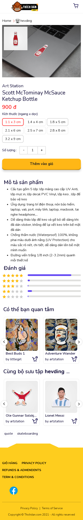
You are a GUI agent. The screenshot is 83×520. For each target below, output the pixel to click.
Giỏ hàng (9, 463)
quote (8, 433)
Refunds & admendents (21, 470)
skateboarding (27, 433)
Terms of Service (52, 508)
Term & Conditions (18, 477)
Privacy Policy (34, 463)
